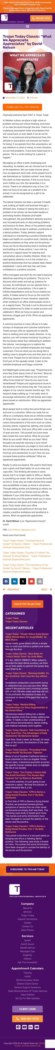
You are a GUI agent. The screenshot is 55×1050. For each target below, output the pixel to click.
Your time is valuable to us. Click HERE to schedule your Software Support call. (27, 3)
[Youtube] (24, 1027)
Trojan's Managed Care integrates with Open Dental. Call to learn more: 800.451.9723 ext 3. (27, 9)
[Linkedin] (30, 1027)
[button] (27, 26)
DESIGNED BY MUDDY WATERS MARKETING (33, 1044)
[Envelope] (37, 1027)
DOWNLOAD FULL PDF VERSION (22, 107)
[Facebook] (18, 1027)
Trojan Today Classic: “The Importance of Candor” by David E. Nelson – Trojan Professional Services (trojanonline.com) (27, 544)
